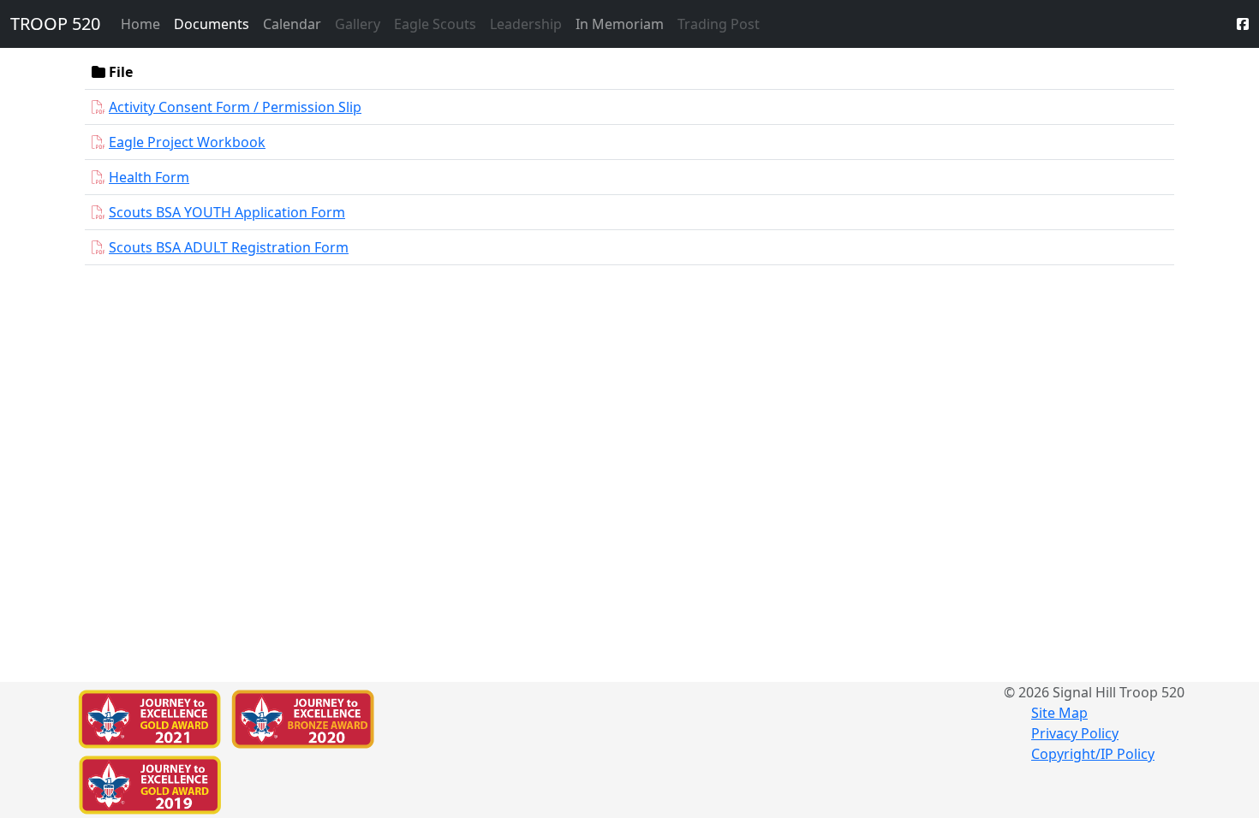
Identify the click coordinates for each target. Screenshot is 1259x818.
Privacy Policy (1075, 733)
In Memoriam (620, 24)
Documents (211, 24)
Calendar (292, 24)
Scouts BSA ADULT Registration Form (229, 247)
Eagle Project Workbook (187, 142)
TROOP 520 (55, 23)
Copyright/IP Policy (1093, 753)
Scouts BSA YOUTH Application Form (227, 212)
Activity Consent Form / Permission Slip (235, 107)
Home (140, 24)
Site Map (1059, 712)
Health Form (149, 177)
